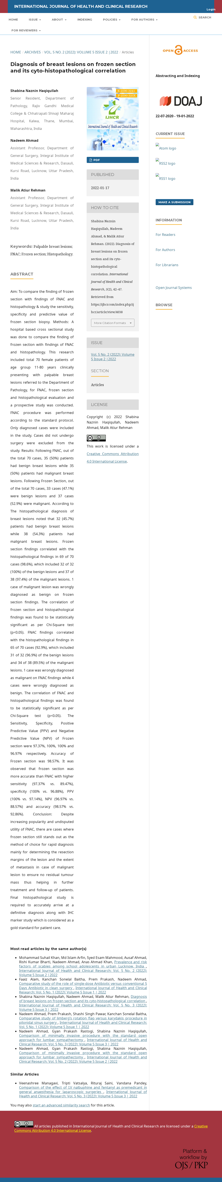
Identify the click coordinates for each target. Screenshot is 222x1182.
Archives (32, 52)
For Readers (165, 234)
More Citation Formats (110, 323)
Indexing (84, 19)
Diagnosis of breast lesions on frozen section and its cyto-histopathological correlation (83, 998)
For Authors (143, 19)
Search (204, 17)
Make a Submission (174, 202)
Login (211, 9)
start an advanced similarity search (61, 1105)
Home (13, 19)
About (58, 19)
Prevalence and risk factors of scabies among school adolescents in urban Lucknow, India (83, 964)
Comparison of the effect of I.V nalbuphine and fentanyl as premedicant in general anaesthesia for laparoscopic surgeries (83, 1089)
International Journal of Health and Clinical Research (80, 6)
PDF (96, 160)
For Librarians (167, 264)
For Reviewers (24, 30)
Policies (110, 19)
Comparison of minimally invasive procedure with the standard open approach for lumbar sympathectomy (83, 1037)
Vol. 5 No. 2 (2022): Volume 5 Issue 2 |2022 (81, 52)
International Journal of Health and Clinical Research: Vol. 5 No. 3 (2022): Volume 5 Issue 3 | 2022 (83, 1007)
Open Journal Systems (174, 287)
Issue (34, 19)
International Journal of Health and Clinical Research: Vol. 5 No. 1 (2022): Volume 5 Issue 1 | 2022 (83, 990)
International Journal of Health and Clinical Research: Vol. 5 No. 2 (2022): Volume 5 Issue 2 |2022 (83, 972)
